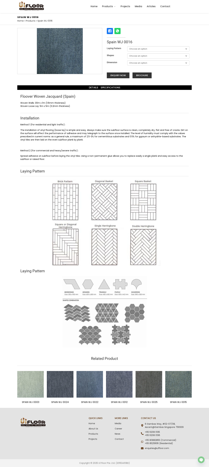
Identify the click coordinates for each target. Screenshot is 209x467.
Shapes (110, 55)
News (117, 433)
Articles (151, 6)
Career (118, 428)
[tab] (93, 87)
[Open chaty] (201, 459)
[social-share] (110, 31)
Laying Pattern (114, 48)
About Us (93, 428)
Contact (165, 6)
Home (94, 6)
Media (138, 6)
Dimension (112, 62)
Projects (125, 6)
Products (107, 6)
